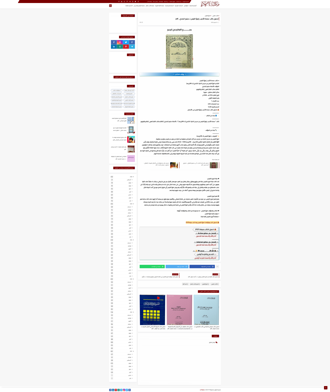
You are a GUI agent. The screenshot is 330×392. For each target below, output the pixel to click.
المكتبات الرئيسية (179, 6)
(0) (140, 22)
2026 (131, 177)
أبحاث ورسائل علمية (129, 90)
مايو (130, 189)
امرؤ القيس (207, 16)
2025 (131, 204)
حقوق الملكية (172, 1)
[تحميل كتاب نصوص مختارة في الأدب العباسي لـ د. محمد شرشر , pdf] (206, 310)
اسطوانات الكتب (116, 90)
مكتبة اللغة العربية (159, 6)
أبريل (130, 192)
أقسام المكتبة (192, 6)
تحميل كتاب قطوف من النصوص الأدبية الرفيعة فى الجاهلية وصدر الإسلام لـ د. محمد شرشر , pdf (179, 327)
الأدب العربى (215, 16)
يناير (130, 201)
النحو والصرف (129, 94)
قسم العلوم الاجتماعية (129, 103)
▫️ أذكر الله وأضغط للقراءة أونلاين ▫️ (205, 258)
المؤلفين (186, 6)
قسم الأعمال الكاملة (117, 97)
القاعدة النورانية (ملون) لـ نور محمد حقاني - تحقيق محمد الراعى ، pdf (119, 130)
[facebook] (138, 1)
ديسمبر (129, 207)
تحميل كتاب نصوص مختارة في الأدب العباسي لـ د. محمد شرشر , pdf (206, 327)
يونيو (130, 186)
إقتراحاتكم (161, 1)
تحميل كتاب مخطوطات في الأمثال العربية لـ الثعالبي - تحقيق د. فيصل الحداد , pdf (156, 164)
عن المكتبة (166, 1)
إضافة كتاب (149, 1)
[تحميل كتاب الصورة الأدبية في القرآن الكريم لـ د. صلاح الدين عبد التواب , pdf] (152, 310)
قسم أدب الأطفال (116, 94)
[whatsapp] (124, 1)
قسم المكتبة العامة (116, 107)
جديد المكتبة (179, 1)
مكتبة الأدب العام (150, 6)
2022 (131, 312)
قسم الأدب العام (194, 284)
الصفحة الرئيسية (186, 1)
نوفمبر (129, 210)
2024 (131, 240)
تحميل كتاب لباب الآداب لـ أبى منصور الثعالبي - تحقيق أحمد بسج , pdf (196, 164)
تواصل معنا (155, 1)
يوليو (130, 183)
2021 (131, 351)
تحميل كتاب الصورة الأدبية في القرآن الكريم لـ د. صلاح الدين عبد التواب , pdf (153, 327)
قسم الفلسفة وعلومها (116, 103)
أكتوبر (129, 249)
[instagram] (132, 1)
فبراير (130, 198)
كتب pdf (185, 284)
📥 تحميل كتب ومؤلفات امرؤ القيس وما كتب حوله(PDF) (202, 222)
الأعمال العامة (129, 6)
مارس (129, 195)
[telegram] (130, 1)
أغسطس (129, 180)
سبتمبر (129, 213)
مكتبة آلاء (202, 390)
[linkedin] (121, 1)
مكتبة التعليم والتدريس (139, 6)
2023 (131, 279)
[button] (202, 266)
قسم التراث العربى (129, 100)
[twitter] (135, 1)
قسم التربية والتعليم (116, 100)
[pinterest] (127, 1)
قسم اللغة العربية (129, 107)
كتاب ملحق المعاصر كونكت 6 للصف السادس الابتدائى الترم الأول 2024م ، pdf (119, 139)
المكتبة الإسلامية (169, 6)
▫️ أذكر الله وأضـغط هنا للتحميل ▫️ (206, 236)
